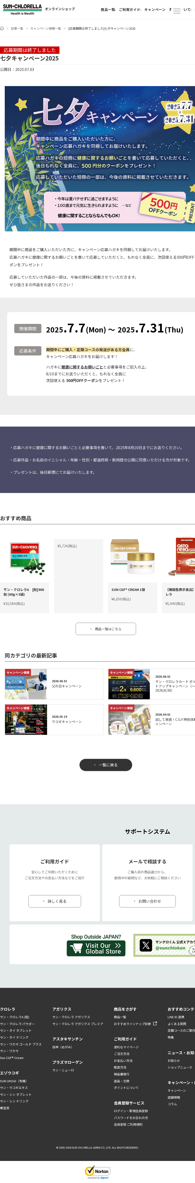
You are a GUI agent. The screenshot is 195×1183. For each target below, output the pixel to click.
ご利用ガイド (129, 9)
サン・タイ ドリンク (14, 1037)
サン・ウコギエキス (14, 1087)
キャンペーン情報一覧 (45, 28)
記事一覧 (17, 28)
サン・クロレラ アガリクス (71, 1017)
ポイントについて (126, 1087)
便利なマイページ (126, 1047)
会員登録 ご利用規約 (128, 1124)
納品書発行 (121, 1074)
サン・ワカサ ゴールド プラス (21, 1044)
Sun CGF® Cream (12, 1057)
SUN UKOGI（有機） (14, 1081)
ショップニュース (180, 1067)
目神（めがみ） (63, 1047)
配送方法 (120, 1067)
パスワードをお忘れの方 (131, 1117)
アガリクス (61, 1009)
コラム (172, 1104)
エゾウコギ (9, 1073)
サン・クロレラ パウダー (17, 1024)
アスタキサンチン (67, 1039)
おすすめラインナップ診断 (132, 1024)
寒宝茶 (4, 1108)
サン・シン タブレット (16, 1094)
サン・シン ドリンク (14, 1101)
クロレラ (7, 1009)
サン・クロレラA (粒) (14, 1017)
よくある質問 (177, 1024)
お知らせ (174, 1060)
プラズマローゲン (67, 1062)
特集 (171, 1037)
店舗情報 (174, 1097)
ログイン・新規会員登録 (131, 1111)
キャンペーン (155, 9)
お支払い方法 (123, 1060)
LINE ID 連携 (176, 1017)
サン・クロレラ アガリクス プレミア (77, 1024)
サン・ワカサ (9, 1051)
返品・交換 (121, 1081)
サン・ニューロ (63, 1070)
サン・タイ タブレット (16, 1030)
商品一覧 (108, 9)
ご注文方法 (121, 1053)
